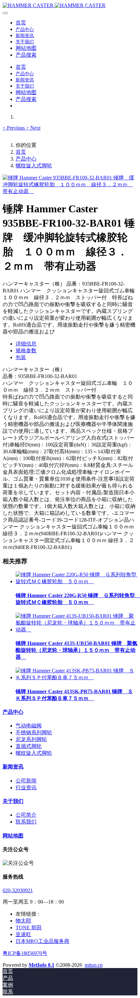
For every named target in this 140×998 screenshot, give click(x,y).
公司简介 (26, 815)
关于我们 (13, 801)
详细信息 (26, 343)
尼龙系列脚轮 (31, 739)
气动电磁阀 (29, 725)
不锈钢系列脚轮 (34, 732)
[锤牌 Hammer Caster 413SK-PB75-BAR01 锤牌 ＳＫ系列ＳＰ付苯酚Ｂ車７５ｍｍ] (76, 677)
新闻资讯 (13, 766)
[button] (14, 128)
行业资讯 (26, 787)
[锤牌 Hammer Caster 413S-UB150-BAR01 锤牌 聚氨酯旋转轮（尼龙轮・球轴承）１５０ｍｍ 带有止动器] (76, 629)
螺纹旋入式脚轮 (34, 165)
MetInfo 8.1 (41, 965)
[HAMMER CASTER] (70, 5)
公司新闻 (26, 780)
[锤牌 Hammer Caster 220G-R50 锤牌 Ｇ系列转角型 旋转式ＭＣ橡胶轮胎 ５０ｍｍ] (76, 581)
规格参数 (26, 350)
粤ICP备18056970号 (25, 953)
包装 (21, 357)
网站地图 (13, 835)
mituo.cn (94, 965)
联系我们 (26, 821)
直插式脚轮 (29, 746)
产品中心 (26, 159)
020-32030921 (18, 890)
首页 (21, 22)
